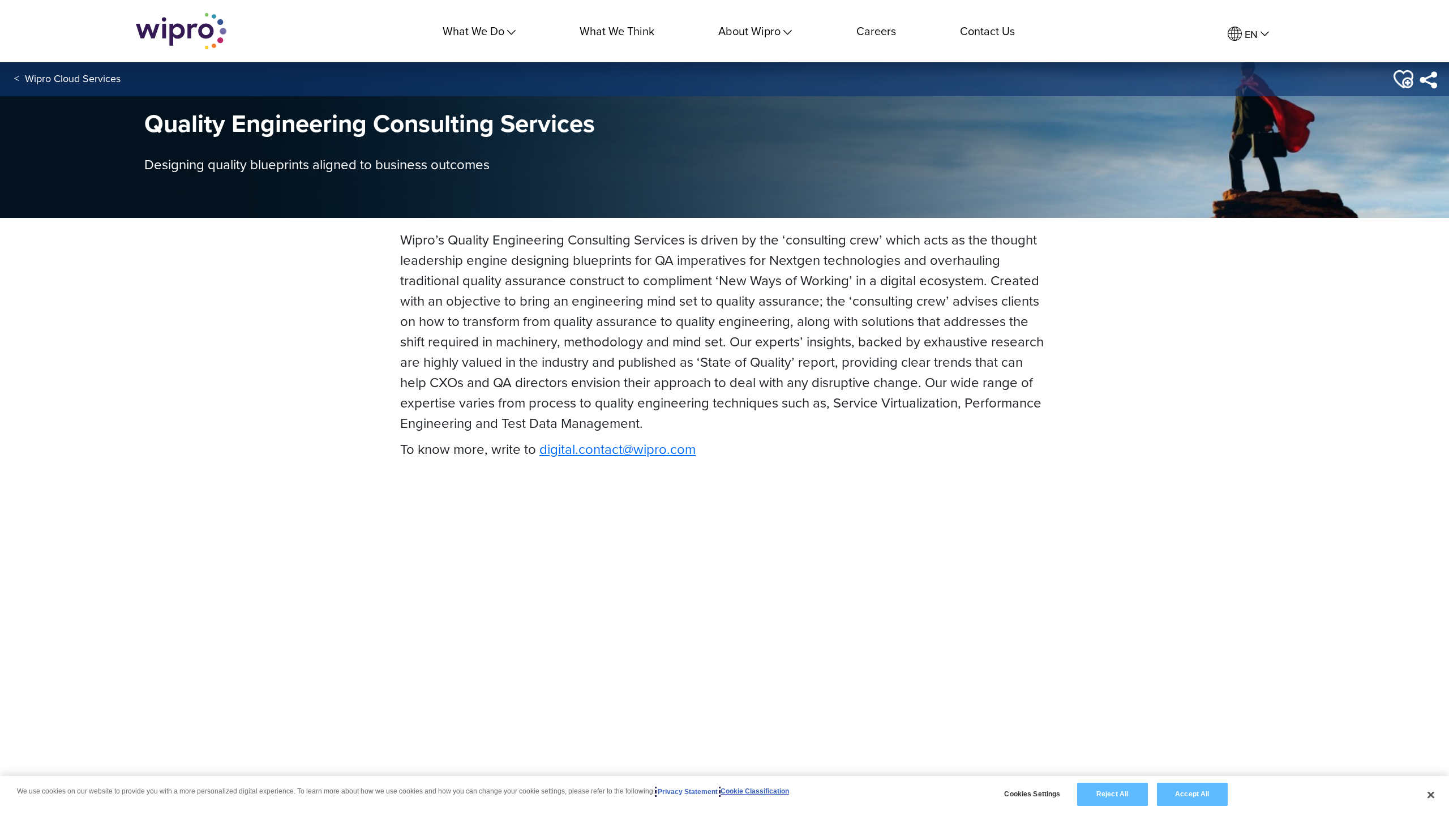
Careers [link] (876, 31)
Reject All (1112, 794)
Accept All (1192, 794)
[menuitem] (1248, 34)
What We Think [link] (617, 31)
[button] (1402, 79)
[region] (724, 795)
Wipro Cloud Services (73, 78)
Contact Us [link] (987, 31)
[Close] (1430, 794)
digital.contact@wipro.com (617, 448)
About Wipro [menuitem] (749, 31)
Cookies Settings (1032, 794)
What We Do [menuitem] (473, 31)
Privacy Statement (688, 792)
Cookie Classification (755, 792)
